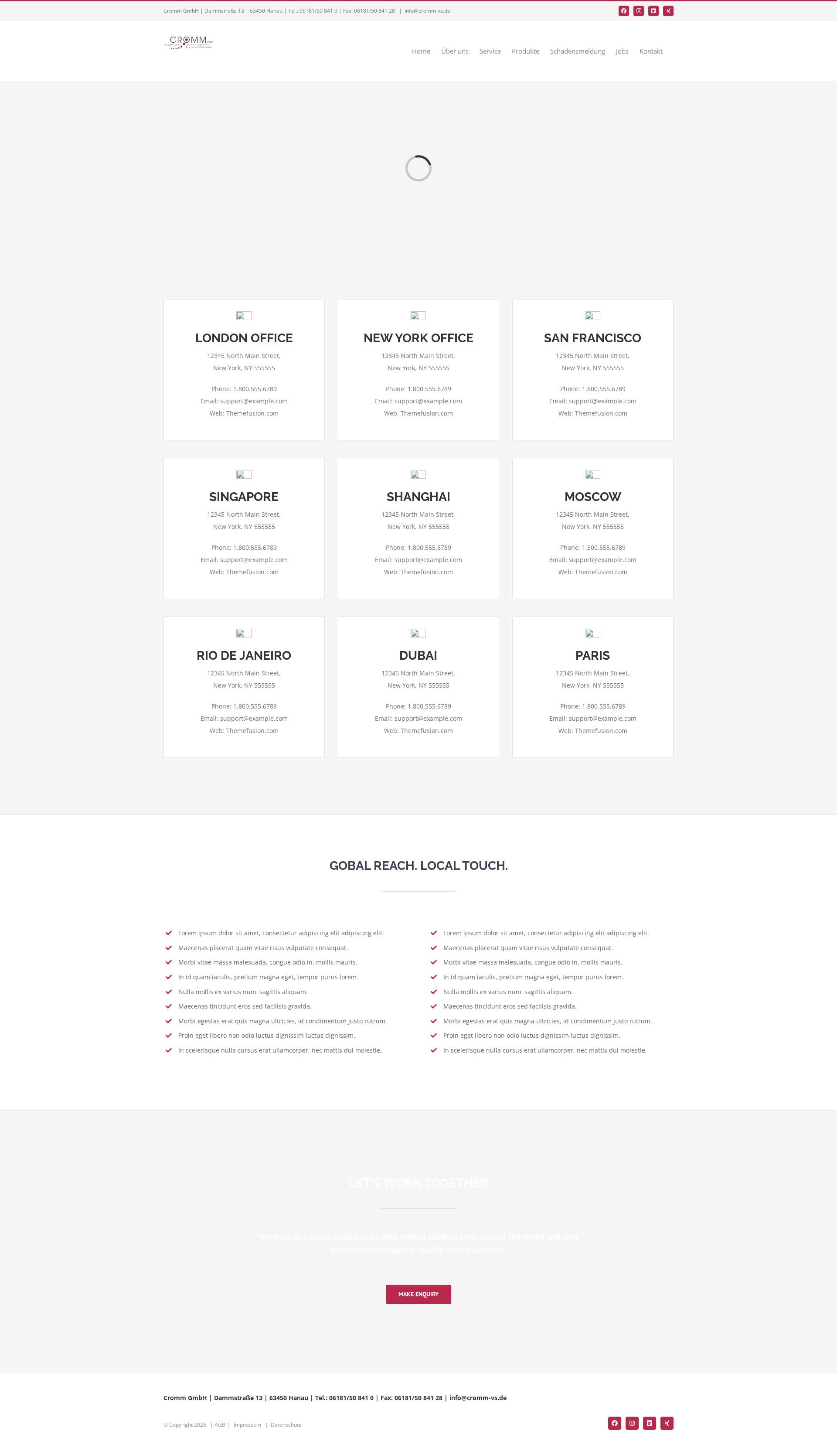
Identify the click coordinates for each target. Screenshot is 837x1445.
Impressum (247, 1424)
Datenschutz (286, 1424)
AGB (219, 1424)
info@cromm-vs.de (427, 10)
